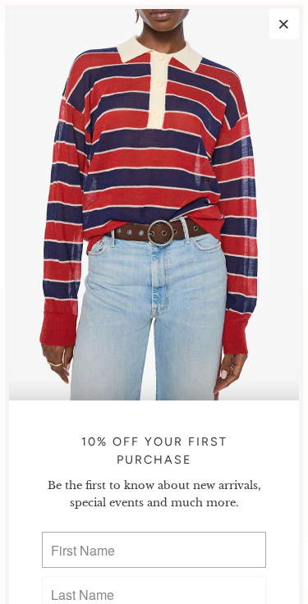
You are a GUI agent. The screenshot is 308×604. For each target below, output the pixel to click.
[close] (284, 24)
